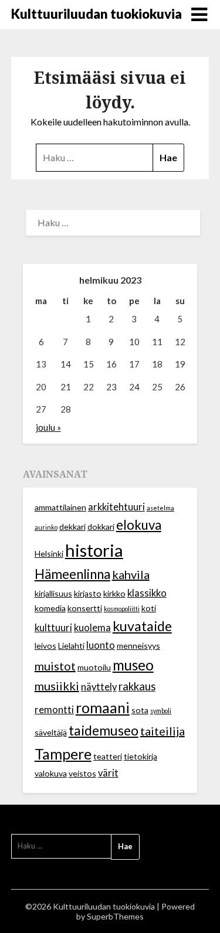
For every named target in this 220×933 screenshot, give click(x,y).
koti (148, 608)
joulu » (48, 427)
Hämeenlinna (72, 574)
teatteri (107, 756)
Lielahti (71, 646)
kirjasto (87, 593)
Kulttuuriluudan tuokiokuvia (96, 14)
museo (133, 664)
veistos (82, 773)
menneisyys (138, 646)
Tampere (63, 753)
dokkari (100, 527)
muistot (55, 666)
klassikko (147, 593)
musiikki (57, 686)
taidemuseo (103, 730)
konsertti (84, 608)
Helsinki (49, 554)
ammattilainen (60, 507)
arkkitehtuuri (116, 507)
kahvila (131, 574)
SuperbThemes (115, 916)
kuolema (92, 628)
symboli (160, 710)
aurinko (46, 527)
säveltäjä (51, 732)
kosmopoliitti (122, 608)
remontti (54, 710)
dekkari (72, 527)
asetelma (160, 508)
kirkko (114, 593)
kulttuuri (53, 628)
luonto (100, 645)
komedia (50, 608)
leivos (45, 646)
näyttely (99, 687)
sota (139, 710)
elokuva (138, 525)
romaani (103, 707)
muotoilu (94, 667)
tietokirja (140, 756)
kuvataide (142, 626)
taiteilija (162, 731)
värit (108, 773)
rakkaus (137, 686)
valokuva (51, 773)
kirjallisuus (53, 593)
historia (94, 550)
